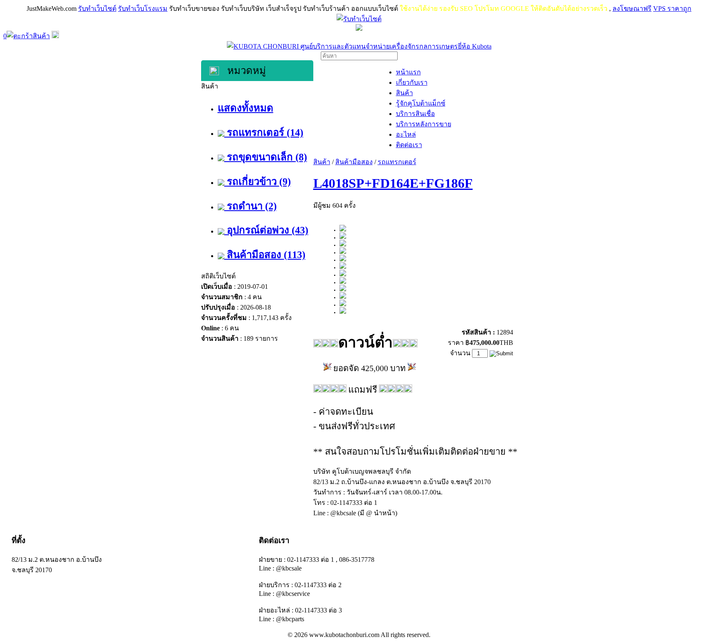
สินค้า (321, 161)
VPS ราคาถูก (672, 8)
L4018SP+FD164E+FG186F (393, 183)
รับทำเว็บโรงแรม (142, 8)
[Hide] (55, 35)
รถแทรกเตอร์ (397, 161)
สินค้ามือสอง (354, 161)
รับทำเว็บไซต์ (97, 8)
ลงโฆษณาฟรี (632, 8)
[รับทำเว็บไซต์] (359, 18)
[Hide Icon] (359, 28)
